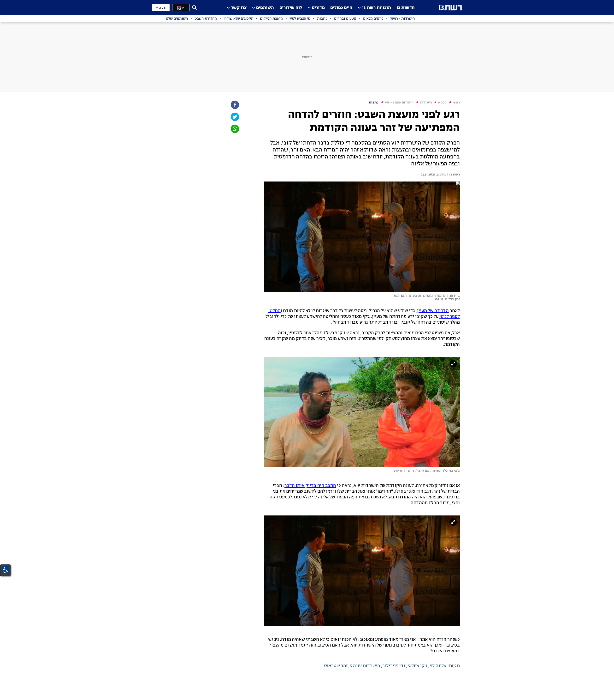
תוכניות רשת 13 (376, 8)
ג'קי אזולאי (417, 666)
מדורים (318, 8)
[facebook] (234, 105)
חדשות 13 (405, 8)
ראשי (456, 103)
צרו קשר (239, 8)
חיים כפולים (341, 8)
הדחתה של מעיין (433, 311)
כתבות (373, 103)
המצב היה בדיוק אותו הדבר (310, 486)
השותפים (265, 8)
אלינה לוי (438, 666)
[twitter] (234, 117)
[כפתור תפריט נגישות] (5, 569)
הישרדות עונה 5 (365, 666)
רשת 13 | (453, 174)
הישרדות (426, 103)
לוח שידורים (290, 8)
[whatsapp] (234, 129)
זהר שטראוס (336, 666)
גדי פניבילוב (393, 666)
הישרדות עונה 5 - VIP (399, 103)
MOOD (442, 103)
